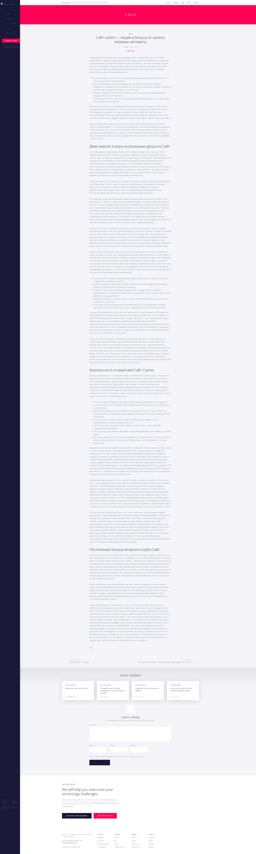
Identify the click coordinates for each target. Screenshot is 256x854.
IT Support (100, 841)
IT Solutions (11, 24)
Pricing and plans (119, 847)
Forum (133, 838)
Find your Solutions (105, 816)
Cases (189, 3)
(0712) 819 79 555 (79, 799)
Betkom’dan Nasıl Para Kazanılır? (76, 688)
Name (92, 745)
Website (133, 745)
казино (116, 622)
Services (175, 3)
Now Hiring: (65, 3)
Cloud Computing (102, 844)
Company (9, 19)
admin (127, 47)
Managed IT (100, 838)
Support (134, 834)
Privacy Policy (135, 847)
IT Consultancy (101, 847)
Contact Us (134, 844)
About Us (117, 838)
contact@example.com (72, 803)
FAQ (115, 841)
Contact (196, 3)
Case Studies (11, 33)
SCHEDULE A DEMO (11, 40)
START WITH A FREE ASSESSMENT (77, 816)
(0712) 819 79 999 (98, 799)
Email (112, 745)
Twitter (150, 841)
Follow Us (151, 834)
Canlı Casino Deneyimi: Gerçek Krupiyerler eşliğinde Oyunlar (181, 689)
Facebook (151, 838)
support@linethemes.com (11, 47)
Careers (116, 844)
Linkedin (151, 844)
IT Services (100, 834)
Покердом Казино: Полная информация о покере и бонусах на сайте (112, 690)
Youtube (151, 847)
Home (8, 14)
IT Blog (9, 28)
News (130, 34)
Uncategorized (70, 685)
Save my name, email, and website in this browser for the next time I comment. (116, 756)
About (168, 3)
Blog (182, 3)
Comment (93, 725)
